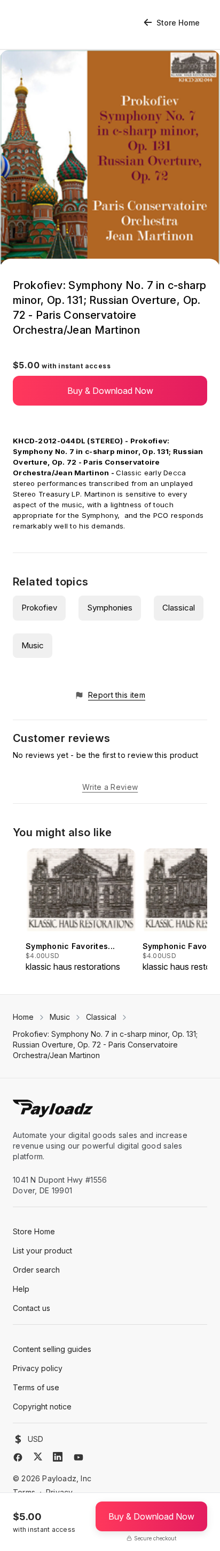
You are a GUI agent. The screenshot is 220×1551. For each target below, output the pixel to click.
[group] (81, 910)
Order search (36, 1269)
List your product (42, 1250)
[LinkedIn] (57, 1457)
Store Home (178, 22)
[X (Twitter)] (38, 1456)
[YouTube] (78, 1457)
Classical (178, 608)
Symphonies (109, 608)
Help (21, 1288)
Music (32, 645)
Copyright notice (42, 1406)
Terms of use (36, 1387)
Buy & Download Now (110, 390)
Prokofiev (39, 608)
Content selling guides (52, 1349)
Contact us (31, 1308)
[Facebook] (18, 1457)
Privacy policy (37, 1368)
